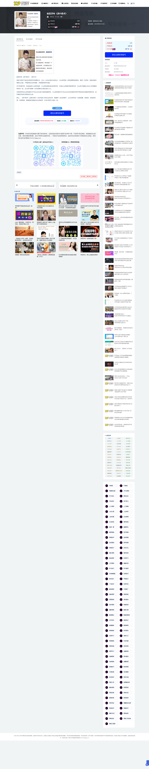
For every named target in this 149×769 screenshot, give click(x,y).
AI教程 (109, 438)
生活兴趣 (119, 462)
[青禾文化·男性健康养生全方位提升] (68, 213)
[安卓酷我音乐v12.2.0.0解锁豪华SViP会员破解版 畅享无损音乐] (109, 214)
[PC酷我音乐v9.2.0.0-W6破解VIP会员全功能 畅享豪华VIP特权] (109, 419)
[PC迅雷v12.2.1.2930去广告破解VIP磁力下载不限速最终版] (109, 178)
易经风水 (109, 462)
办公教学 (128, 446)
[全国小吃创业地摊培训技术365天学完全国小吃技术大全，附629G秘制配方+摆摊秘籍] (109, 398)
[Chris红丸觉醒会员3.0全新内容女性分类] (109, 365)
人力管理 (119, 441)
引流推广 (128, 454)
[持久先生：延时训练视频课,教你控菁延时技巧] (109, 219)
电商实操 (128, 462)
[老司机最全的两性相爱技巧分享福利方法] (109, 163)
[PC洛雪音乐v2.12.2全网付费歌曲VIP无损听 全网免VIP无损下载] (109, 302)
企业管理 (128, 443)
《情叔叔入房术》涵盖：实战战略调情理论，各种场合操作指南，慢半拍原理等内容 (24, 240)
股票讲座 (109, 473)
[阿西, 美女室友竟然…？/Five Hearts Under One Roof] (109, 377)
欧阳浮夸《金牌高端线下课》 (89, 238)
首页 (24, 45)
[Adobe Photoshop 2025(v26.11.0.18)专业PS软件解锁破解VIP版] (109, 268)
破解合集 (128, 465)
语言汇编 (109, 476)
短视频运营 (118, 465)
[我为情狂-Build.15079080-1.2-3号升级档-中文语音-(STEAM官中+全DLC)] (109, 246)
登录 (133, 3)
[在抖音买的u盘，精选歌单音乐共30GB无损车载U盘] (109, 428)
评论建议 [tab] (30, 39)
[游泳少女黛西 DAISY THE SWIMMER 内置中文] (109, 322)
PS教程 (118, 438)
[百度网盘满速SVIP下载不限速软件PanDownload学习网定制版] (109, 102)
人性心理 (109, 443)
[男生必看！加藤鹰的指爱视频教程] (109, 136)
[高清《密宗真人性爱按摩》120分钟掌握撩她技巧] (109, 122)
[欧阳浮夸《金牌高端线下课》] (90, 232)
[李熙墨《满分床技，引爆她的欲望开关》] (109, 253)
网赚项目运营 (119, 470)
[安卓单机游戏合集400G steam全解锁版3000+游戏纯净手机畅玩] (109, 309)
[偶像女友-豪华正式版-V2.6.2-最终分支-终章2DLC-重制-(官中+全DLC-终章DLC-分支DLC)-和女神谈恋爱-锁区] (109, 191)
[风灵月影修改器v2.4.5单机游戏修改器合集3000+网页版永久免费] (109, 150)
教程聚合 (119, 459)
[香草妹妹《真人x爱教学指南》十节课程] (109, 295)
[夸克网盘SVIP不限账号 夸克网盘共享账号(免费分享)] (109, 116)
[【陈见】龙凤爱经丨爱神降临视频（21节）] (46, 248)
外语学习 (128, 449)
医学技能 (109, 449)
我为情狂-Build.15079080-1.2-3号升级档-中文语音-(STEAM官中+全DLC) (123, 246)
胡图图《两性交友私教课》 (22, 254)
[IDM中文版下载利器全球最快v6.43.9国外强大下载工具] (109, 337)
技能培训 (119, 457)
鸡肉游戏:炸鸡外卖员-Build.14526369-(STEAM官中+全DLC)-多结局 (123, 198)
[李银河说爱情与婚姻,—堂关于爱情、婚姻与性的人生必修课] (46, 235)
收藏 (83, 176)
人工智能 (128, 441)
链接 (95, 176)
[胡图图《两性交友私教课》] (24, 248)
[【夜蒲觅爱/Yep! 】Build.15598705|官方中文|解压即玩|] (109, 315)
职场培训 (128, 470)
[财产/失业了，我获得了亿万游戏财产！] (109, 350)
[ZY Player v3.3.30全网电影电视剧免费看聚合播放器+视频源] (109, 357)
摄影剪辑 (128, 457)
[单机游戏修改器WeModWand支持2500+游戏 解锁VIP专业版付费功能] (109, 260)
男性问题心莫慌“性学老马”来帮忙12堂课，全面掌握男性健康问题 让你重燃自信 (68, 207)
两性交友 (52, 16)
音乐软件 (128, 476)
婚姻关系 (109, 451)
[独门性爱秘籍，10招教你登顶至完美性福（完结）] (109, 329)
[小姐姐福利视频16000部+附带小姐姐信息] (109, 94)
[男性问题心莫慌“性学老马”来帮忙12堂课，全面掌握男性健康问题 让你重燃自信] (68, 199)
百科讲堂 (29, 45)
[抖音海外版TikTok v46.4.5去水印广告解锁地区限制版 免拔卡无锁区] (109, 88)
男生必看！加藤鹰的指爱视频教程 (123, 134)
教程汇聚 (109, 459)
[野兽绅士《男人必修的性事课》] (90, 247)
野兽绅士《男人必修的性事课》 (89, 254)
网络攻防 (109, 470)
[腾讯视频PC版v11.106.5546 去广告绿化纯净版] (109, 412)
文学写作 (128, 459)
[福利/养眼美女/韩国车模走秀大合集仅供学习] (109, 405)
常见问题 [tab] (39, 39)
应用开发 (119, 454)
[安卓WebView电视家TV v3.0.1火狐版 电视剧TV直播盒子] (109, 288)
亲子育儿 (109, 441)
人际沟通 (119, 443)
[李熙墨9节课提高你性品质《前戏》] (24, 197)
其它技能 (119, 446)
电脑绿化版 (109, 465)
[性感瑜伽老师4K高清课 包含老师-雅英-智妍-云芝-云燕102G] (109, 274)
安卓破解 (114, 3)
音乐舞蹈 (119, 476)
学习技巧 (119, 451)
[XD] (48, 17)
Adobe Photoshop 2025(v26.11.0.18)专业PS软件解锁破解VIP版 (123, 267)
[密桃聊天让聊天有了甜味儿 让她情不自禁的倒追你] (46, 215)
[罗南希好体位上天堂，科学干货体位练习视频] (109, 156)
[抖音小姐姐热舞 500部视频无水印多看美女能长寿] (109, 226)
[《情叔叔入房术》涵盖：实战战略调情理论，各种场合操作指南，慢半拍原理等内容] (24, 231)
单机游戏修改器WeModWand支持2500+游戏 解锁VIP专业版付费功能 (123, 260)
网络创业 (119, 467)
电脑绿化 (122, 3)
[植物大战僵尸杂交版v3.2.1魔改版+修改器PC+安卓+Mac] (109, 392)
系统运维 (109, 467)
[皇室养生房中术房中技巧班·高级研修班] (90, 198)
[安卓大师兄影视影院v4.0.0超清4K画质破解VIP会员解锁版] (109, 371)
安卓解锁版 (128, 451)
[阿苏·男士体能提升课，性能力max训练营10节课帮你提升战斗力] (109, 384)
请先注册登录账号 (57, 113)
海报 (89, 176)
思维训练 (109, 457)
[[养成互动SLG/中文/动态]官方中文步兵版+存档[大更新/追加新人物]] (109, 232)
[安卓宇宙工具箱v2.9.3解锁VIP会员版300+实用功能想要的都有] (109, 344)
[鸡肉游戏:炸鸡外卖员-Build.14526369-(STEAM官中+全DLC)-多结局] (109, 198)
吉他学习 (119, 449)
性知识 (19, 172)
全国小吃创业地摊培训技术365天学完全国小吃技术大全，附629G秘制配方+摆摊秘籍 (123, 398)
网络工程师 (128, 467)
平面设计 (109, 454)
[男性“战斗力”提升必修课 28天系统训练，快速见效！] (90, 217)
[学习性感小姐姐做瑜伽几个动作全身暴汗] (109, 239)
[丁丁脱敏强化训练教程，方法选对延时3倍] (68, 233)
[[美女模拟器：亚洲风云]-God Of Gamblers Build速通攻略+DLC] (109, 184)
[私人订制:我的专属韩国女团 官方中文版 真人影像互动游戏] (109, 170)
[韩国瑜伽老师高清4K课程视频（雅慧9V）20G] (109, 282)
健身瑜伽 (109, 446)
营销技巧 (119, 473)
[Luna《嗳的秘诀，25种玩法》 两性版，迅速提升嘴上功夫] (24, 215)
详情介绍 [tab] (20, 39)
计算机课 (128, 473)
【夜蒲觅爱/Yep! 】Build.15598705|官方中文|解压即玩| (123, 316)
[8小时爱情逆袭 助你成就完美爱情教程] (68, 246)
